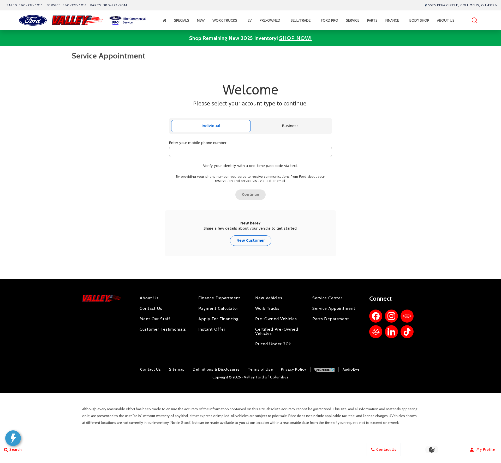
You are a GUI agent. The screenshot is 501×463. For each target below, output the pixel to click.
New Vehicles (268, 298)
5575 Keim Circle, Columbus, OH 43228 (462, 5)
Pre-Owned (270, 20)
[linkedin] (391, 331)
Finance (392, 20)
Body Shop (419, 20)
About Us (446, 20)
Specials (181, 20)
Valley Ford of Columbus (266, 377)
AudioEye (351, 369)
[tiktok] (407, 331)
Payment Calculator (218, 308)
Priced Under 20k (273, 344)
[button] (475, 20)
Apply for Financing (218, 319)
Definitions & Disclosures (216, 369)
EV (252, 21)
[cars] (407, 316)
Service (352, 20)
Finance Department (219, 298)
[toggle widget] (13, 438)
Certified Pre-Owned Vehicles (276, 331)
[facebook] (375, 316)
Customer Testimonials (163, 329)
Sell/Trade (301, 20)
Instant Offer (211, 329)
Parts (372, 20)
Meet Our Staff (155, 319)
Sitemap (177, 369)
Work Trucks (224, 20)
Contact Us (151, 308)
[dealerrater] (375, 331)
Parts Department (330, 319)
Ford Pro (329, 20)
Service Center (327, 298)
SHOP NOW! (295, 38)
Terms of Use (260, 369)
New (201, 20)
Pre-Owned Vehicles (276, 319)
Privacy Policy (293, 369)
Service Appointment (333, 308)
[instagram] (391, 316)
